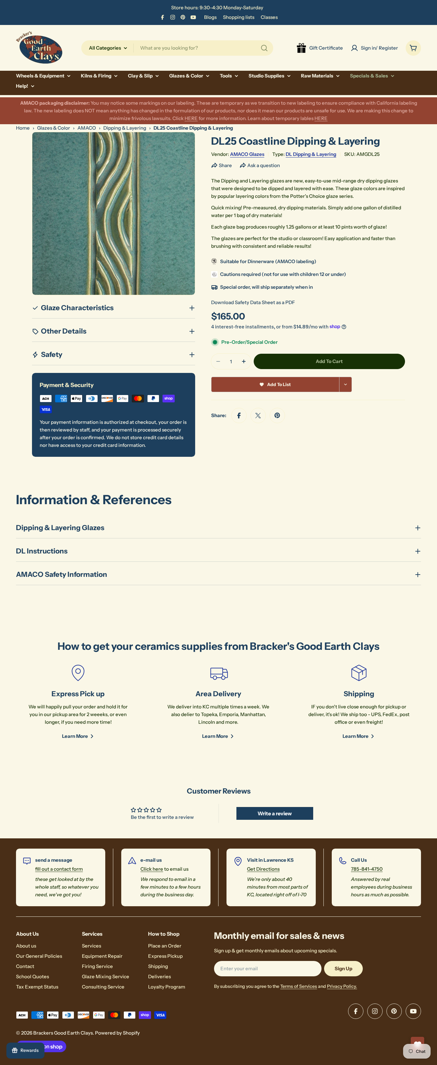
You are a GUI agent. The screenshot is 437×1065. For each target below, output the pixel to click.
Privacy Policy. (342, 986)
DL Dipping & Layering (311, 154)
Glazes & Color (53, 128)
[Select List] (345, 384)
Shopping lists (238, 17)
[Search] (264, 48)
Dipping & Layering (124, 128)
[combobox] (177, 48)
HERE (191, 118)
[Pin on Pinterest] (277, 415)
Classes (269, 17)
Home (23, 128)
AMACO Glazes (247, 154)
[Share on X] (258, 415)
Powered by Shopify (117, 1033)
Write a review (275, 813)
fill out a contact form (59, 869)
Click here (151, 869)
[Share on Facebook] (239, 415)
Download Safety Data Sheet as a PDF (253, 302)
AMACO (86, 128)
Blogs (210, 17)
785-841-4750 (367, 869)
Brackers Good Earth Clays (63, 1033)
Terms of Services (298, 986)
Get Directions (263, 869)
